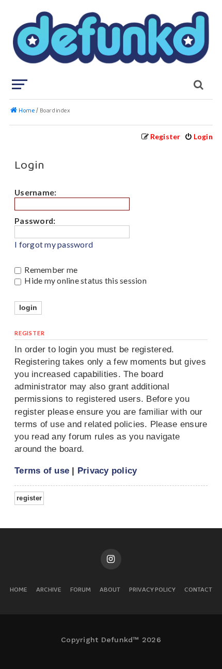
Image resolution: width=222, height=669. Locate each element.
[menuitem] (198, 136)
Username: (35, 192)
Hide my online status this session (85, 280)
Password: (34, 220)
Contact (198, 590)
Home (18, 590)
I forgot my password (53, 244)
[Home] (110, 38)
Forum (80, 590)
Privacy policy (107, 470)
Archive (48, 590)
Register (29, 498)
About (110, 590)
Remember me (50, 269)
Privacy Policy (152, 590)
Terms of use (41, 470)
